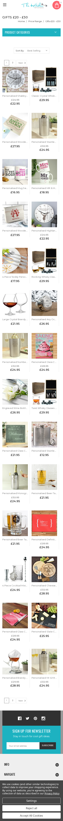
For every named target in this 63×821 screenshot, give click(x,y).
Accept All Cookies (31, 815)
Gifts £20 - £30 (53, 21)
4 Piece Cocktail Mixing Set (17, 585)
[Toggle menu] (5, 5)
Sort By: (20, 50)
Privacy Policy (52, 793)
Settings (31, 801)
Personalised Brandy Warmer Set (21, 677)
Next (20, 63)
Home (21, 21)
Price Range (35, 21)
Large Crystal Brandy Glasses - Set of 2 (23, 319)
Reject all (31, 808)
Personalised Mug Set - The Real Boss (23, 188)
